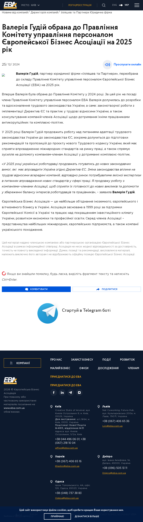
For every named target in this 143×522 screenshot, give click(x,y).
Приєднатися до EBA (65, 377)
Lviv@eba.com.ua (112, 426)
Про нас (56, 360)
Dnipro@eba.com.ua (114, 473)
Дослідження (108, 368)
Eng (114, 5)
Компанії (23, 363)
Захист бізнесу (82, 360)
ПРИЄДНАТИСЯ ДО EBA (65, 385)
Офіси (83, 368)
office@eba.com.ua (66, 448)
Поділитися (109, 289)
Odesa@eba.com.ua (67, 498)
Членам (133, 368)
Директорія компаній (44, 13)
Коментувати (38, 289)
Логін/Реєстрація (79, 5)
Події (106, 360)
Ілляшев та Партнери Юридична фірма (86, 13)
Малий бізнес (60, 368)
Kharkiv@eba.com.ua (67, 466)
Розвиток (127, 360)
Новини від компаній (15, 13)
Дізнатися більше (87, 516)
